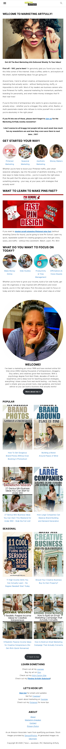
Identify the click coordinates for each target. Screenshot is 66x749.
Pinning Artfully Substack (39, 678)
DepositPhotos (31, 735)
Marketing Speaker (33, 720)
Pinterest (33, 702)
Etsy (39, 672)
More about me (32, 392)
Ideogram (33, 739)
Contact (33, 723)
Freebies (36, 696)
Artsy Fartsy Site (39, 675)
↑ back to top (33, 657)
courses (40, 669)
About (33, 717)
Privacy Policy (33, 726)
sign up (49, 119)
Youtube (44, 699)
